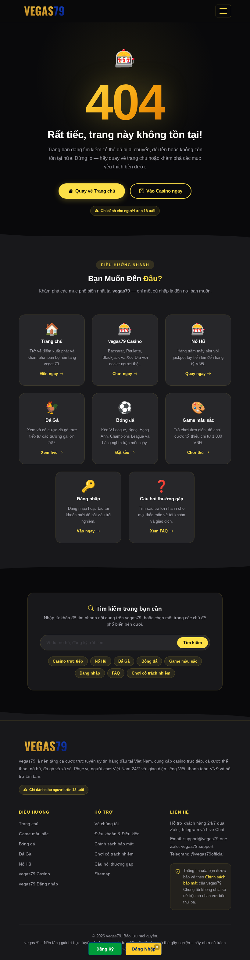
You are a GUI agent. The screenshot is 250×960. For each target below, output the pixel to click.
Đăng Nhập (143, 949)
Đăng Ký (105, 949)
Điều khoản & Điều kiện (117, 833)
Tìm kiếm (192, 642)
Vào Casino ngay (164, 190)
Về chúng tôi (107, 823)
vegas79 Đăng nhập (38, 883)
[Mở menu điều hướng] (223, 11)
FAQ (116, 673)
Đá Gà (124, 661)
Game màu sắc (183, 661)
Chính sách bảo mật (114, 843)
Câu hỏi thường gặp (114, 864)
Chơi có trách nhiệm (151, 673)
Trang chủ (28, 823)
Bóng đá (149, 661)
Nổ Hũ (100, 661)
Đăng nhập (90, 673)
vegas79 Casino (34, 873)
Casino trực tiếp (68, 661)
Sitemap (102, 873)
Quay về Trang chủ (95, 190)
